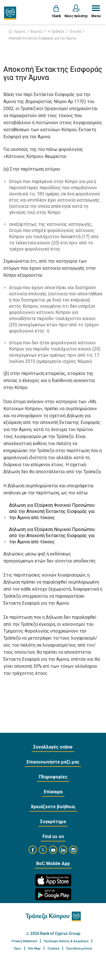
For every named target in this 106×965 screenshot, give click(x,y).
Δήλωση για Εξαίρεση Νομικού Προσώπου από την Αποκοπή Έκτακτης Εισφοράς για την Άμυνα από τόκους (52, 535)
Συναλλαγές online (53, 747)
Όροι (17, 948)
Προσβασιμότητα (79, 948)
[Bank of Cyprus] (10, 13)
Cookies (53, 948)
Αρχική (19, 31)
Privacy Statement (24, 941)
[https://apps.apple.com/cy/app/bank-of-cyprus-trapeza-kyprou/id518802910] (53, 880)
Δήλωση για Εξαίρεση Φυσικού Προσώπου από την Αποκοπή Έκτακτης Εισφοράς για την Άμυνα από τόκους (52, 511)
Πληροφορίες (53, 776)
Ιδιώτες (36, 31)
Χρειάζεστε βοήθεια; (53, 806)
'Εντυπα (75, 31)
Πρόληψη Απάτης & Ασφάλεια (66, 941)
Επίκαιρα (53, 791)
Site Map (34, 948)
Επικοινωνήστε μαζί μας (53, 762)
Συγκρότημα (53, 821)
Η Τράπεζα (56, 31)
